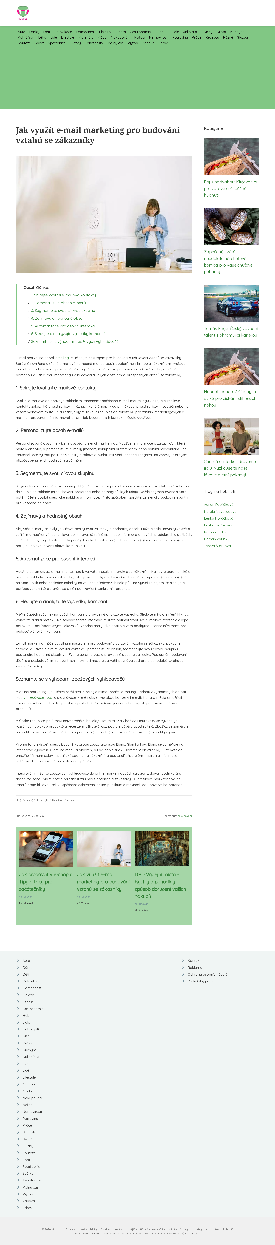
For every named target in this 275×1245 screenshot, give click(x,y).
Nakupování (120, 37)
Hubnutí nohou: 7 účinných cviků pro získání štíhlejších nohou (230, 398)
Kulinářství (26, 37)
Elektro (105, 31)
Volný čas (116, 43)
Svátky (75, 43)
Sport (39, 43)
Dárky (34, 31)
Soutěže (24, 43)
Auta (21, 31)
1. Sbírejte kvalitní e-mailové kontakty (63, 295)
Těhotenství (94, 43)
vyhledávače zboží (38, 697)
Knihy (208, 31)
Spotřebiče (57, 43)
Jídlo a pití (191, 31)
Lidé (53, 37)
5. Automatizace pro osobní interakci (63, 326)
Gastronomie (140, 31)
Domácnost (85, 31)
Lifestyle (67, 37)
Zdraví (163, 43)
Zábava (148, 43)
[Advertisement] (137, 76)
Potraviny (180, 37)
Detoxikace (63, 31)
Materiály (85, 37)
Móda (102, 37)
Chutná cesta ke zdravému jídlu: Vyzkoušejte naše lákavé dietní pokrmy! (230, 468)
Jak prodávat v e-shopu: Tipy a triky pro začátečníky (45, 881)
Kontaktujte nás (63, 800)
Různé (228, 37)
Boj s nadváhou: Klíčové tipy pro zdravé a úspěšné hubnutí (231, 188)
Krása (221, 31)
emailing (62, 357)
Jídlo (175, 31)
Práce (196, 37)
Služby (242, 37)
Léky (42, 37)
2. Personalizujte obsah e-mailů (58, 302)
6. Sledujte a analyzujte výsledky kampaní (67, 333)
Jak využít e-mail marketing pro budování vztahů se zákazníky (103, 881)
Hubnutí (161, 31)
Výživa (133, 43)
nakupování (185, 815)
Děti (46, 31)
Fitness (120, 31)
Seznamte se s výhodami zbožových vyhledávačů (75, 341)
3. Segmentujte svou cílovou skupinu (63, 310)
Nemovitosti (158, 37)
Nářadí (139, 37)
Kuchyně (237, 31)
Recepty (212, 37)
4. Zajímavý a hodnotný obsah (58, 318)
